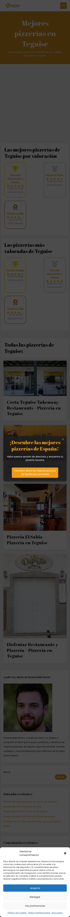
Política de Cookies (17, 912)
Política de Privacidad (39, 912)
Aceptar (35, 888)
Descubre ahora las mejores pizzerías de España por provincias (35, 472)
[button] (65, 853)
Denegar (35, 897)
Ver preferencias (35, 905)
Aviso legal (57, 912)
